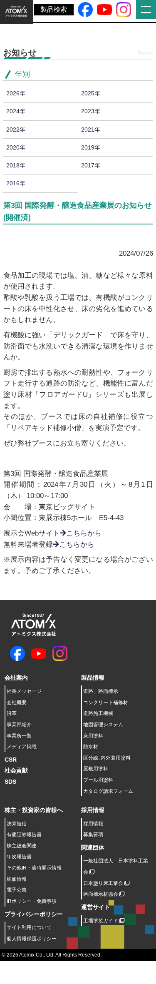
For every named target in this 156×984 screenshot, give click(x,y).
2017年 (90, 165)
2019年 (90, 147)
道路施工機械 (98, 713)
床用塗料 (93, 736)
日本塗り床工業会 (103, 883)
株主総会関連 (22, 846)
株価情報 (17, 879)
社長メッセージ (24, 691)
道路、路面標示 (100, 691)
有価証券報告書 (24, 834)
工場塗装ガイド (101, 921)
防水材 (90, 747)
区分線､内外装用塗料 (107, 758)
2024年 (15, 111)
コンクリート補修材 (105, 702)
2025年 (90, 93)
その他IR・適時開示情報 (34, 868)
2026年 (15, 93)
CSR (11, 759)
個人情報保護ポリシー (32, 939)
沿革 (12, 713)
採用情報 (93, 824)
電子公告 (17, 890)
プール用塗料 (98, 780)
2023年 (90, 111)
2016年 (15, 183)
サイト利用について (29, 927)
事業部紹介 (19, 724)
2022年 (15, 129)
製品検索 (53, 9)
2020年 (15, 147)
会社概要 (17, 702)
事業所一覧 (19, 736)
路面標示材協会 (101, 894)
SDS (10, 781)
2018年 (15, 165)
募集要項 (93, 834)
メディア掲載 (22, 747)
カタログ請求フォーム (108, 791)
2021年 (90, 129)
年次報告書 (19, 856)
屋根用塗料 (95, 769)
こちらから (84, 533)
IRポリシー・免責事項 (32, 901)
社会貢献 (16, 770)
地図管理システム (103, 724)
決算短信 (17, 824)
